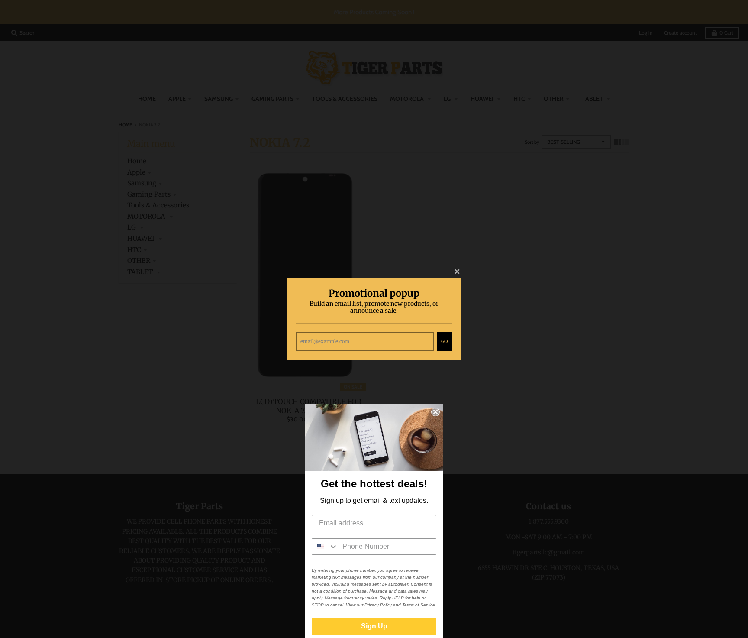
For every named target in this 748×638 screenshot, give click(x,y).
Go (444, 341)
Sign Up (374, 626)
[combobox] (325, 546)
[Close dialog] (435, 412)
